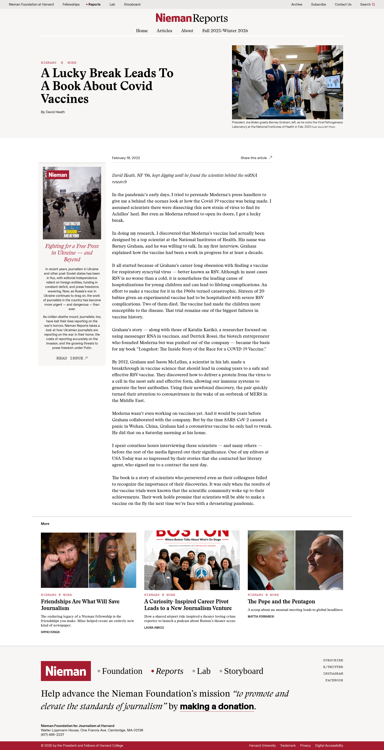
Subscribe (318, 4)
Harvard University (262, 746)
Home (142, 31)
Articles (164, 31)
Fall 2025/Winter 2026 (225, 31)
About (187, 31)
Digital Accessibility (329, 746)
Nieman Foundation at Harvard (31, 4)
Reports (94, 4)
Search (365, 4)
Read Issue (69, 358)
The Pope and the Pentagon (281, 602)
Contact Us (343, 4)
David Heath (55, 112)
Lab (112, 4)
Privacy (305, 746)
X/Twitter (333, 666)
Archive (296, 4)
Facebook (334, 679)
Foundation (122, 671)
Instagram (333, 673)
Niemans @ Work (58, 62)
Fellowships (71, 4)
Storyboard (132, 4)
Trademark (288, 746)
